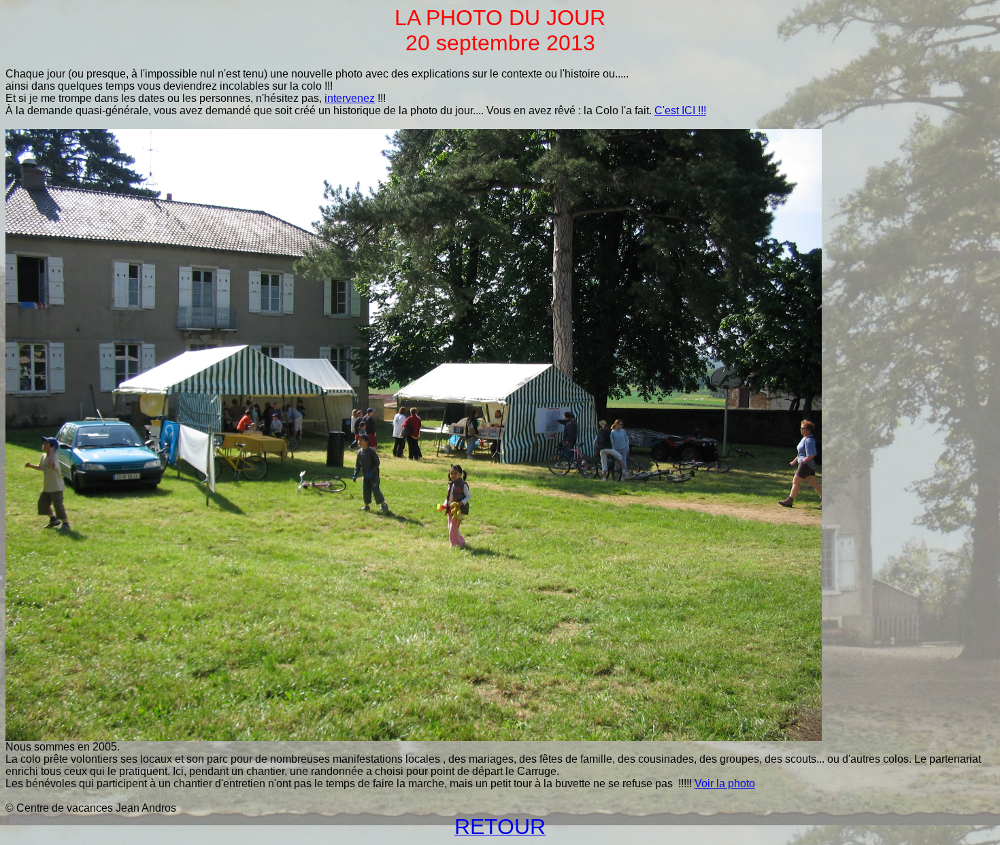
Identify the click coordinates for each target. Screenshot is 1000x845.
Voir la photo (725, 783)
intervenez (349, 98)
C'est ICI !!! (680, 110)
